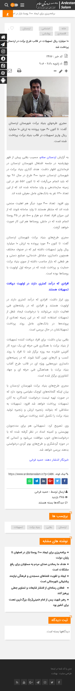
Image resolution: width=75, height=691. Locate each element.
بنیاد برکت (35, 527)
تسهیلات (18, 527)
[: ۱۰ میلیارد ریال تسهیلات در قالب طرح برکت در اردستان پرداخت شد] (10, 71)
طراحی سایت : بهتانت (61, 674)
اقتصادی (61, 33)
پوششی (46, 33)
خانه (64, 28)
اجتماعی (46, 28)
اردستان (26, 28)
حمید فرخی (41, 492)
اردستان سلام (48, 157)
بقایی (49, 527)
